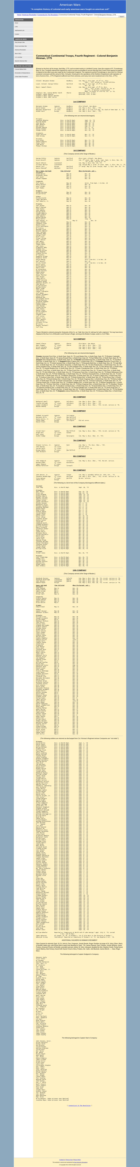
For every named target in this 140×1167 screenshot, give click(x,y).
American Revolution (29, 15)
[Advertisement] (24, 108)
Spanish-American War (21, 61)
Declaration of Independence (22, 73)
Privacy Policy (77, 1159)
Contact (17, 34)
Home (19, 15)
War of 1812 (18, 53)
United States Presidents (21, 76)
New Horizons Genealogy (81, 1162)
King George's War (20, 42)
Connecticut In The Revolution (48, 15)
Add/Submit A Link (19, 30)
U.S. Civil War (18, 57)
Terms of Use (69, 1159)
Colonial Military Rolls (20, 69)
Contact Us (62, 1159)
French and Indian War (21, 46)
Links (16, 26)
